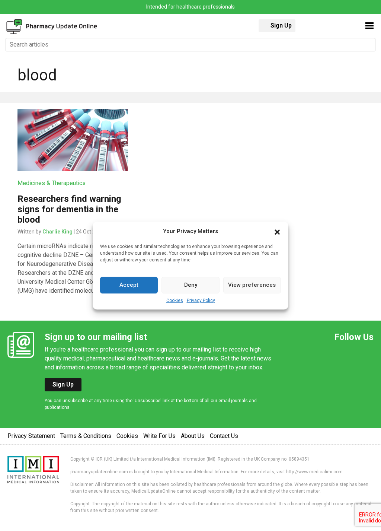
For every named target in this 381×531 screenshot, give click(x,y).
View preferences (252, 285)
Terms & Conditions (85, 435)
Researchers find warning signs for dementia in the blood (69, 209)
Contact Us (224, 435)
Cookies (174, 300)
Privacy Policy (201, 300)
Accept (128, 285)
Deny (190, 285)
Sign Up (281, 25)
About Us (193, 435)
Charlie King (57, 232)
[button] (277, 231)
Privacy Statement (31, 435)
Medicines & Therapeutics (51, 183)
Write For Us (159, 435)
